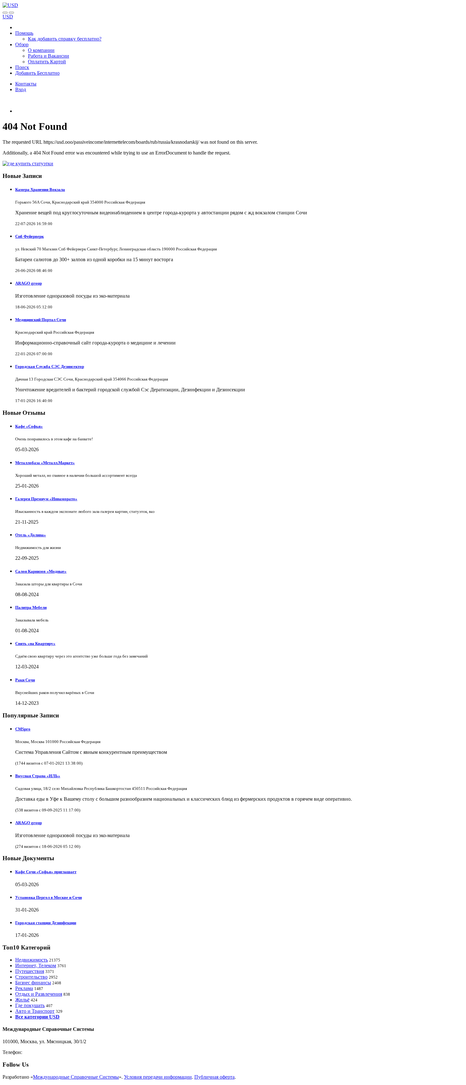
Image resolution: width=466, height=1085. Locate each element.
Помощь (24, 33)
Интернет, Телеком (35, 965)
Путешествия (29, 971)
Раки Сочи (25, 680)
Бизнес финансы (33, 982)
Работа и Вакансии (48, 56)
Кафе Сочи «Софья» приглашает (45, 871)
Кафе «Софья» (29, 426)
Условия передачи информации (158, 1077)
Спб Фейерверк (29, 236)
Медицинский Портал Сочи (40, 319)
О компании (41, 50)
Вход (20, 89)
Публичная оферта (214, 1077)
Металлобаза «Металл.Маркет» (45, 462)
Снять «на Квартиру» (35, 643)
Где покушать (30, 1005)
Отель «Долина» (30, 535)
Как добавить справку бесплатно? (64, 38)
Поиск (22, 67)
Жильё (22, 999)
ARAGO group (28, 283)
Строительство (31, 977)
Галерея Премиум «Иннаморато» (46, 498)
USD (8, 16)
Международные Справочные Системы (76, 1077)
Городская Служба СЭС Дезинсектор (49, 366)
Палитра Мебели (31, 607)
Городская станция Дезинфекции (45, 922)
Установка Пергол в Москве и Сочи (48, 897)
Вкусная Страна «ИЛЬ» (37, 775)
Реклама (24, 988)
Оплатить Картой (47, 61)
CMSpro (22, 729)
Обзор (22, 44)
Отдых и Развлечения (38, 994)
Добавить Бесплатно (37, 73)
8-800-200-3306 (39, 1052)
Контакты (25, 83)
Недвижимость (31, 959)
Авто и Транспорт (35, 1011)
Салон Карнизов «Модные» (41, 571)
